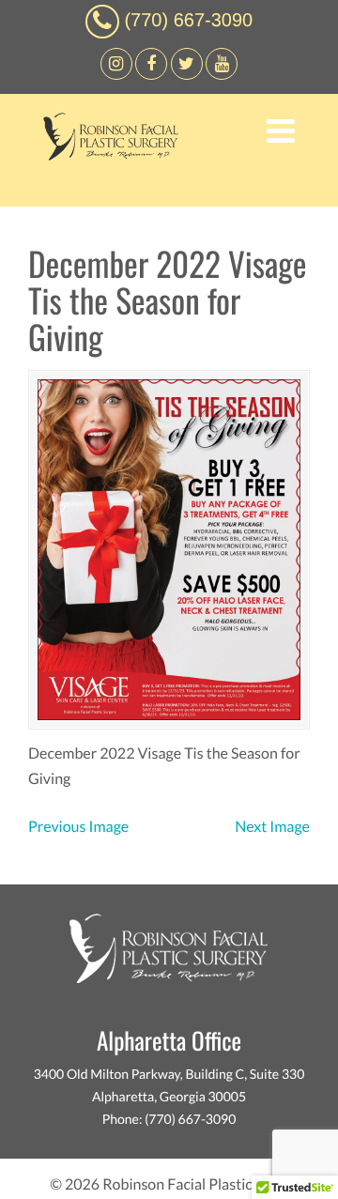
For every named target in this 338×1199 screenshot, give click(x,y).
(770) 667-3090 (188, 20)
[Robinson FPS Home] (106, 155)
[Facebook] (116, 75)
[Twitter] (187, 75)
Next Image (272, 827)
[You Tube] (222, 75)
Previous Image (78, 827)
